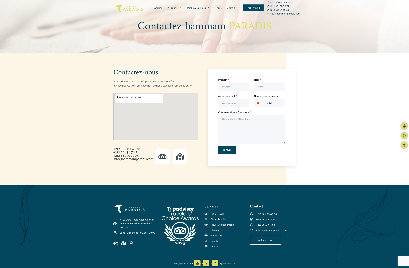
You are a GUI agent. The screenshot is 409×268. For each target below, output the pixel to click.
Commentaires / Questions (234, 112)
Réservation (253, 7)
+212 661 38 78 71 (126, 152)
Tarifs (219, 7)
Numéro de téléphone (266, 96)
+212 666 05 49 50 (126, 148)
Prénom (223, 79)
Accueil (158, 7)
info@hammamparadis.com (133, 158)
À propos (172, 7)
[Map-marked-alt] (180, 156)
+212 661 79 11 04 (126, 155)
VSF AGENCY (228, 263)
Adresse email (227, 96)
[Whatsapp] (130, 243)
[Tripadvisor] (162, 156)
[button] (175, 7)
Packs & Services (196, 7)
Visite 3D (232, 7)
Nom (257, 79)
